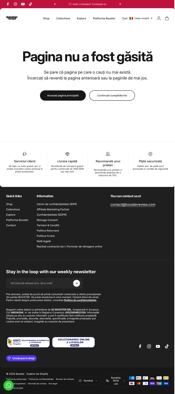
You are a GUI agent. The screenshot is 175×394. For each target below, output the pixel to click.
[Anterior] (55, 4)
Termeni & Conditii (48, 225)
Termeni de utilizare (15, 386)
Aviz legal (10, 391)
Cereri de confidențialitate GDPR (57, 204)
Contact (11, 225)
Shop (9, 204)
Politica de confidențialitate (41, 382)
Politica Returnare (48, 230)
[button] (138, 18)
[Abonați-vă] (76, 283)
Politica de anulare (25, 391)
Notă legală (44, 241)
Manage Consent (47, 220)
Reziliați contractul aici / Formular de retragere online (69, 246)
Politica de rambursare (16, 382)
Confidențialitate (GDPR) (52, 214)
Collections (13, 209)
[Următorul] (120, 4)
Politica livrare (46, 235)
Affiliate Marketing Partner (53, 209)
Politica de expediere (36, 386)
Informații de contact (57, 386)
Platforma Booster (17, 220)
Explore (10, 214)
